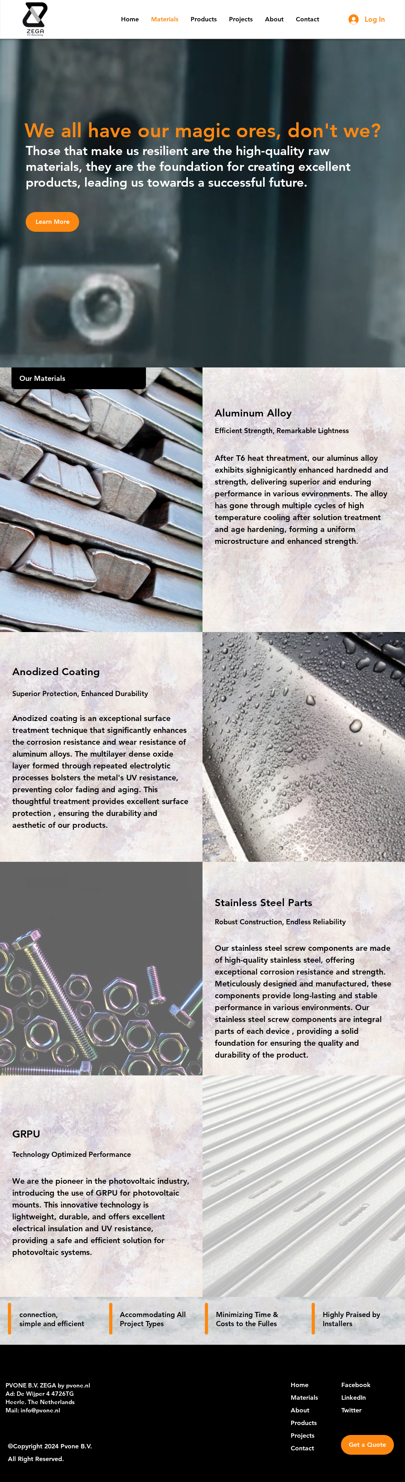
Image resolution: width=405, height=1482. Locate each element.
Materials (304, 1397)
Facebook (356, 1385)
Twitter (351, 1410)
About (300, 1410)
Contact (302, 1448)
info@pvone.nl (40, 1410)
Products (304, 1423)
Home (299, 1385)
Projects (302, 1435)
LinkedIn (353, 1397)
